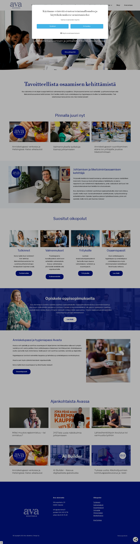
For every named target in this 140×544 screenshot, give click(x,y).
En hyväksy (86, 26)
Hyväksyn (53, 26)
